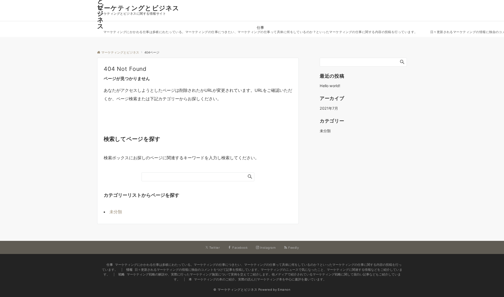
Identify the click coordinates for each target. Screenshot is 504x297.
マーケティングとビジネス (138, 8)
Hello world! (330, 85)
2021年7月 (329, 108)
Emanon (284, 289)
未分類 (115, 211)
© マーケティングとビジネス (235, 289)
